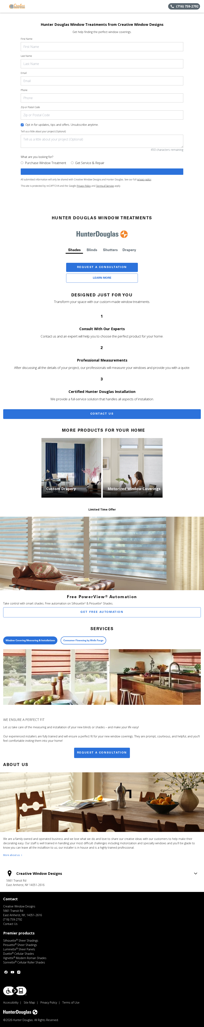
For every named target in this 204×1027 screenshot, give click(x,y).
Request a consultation (102, 752)
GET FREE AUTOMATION (101, 612)
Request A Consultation (102, 267)
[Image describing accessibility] (14, 991)
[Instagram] (19, 972)
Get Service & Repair (89, 163)
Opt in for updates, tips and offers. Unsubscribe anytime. (61, 125)
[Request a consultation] (102, 171)
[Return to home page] (21, 6)
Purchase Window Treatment (45, 163)
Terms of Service (105, 186)
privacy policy (144, 179)
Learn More (102, 278)
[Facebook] (6, 972)
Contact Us (102, 414)
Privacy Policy (84, 186)
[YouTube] (12, 972)
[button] (4, 6)
